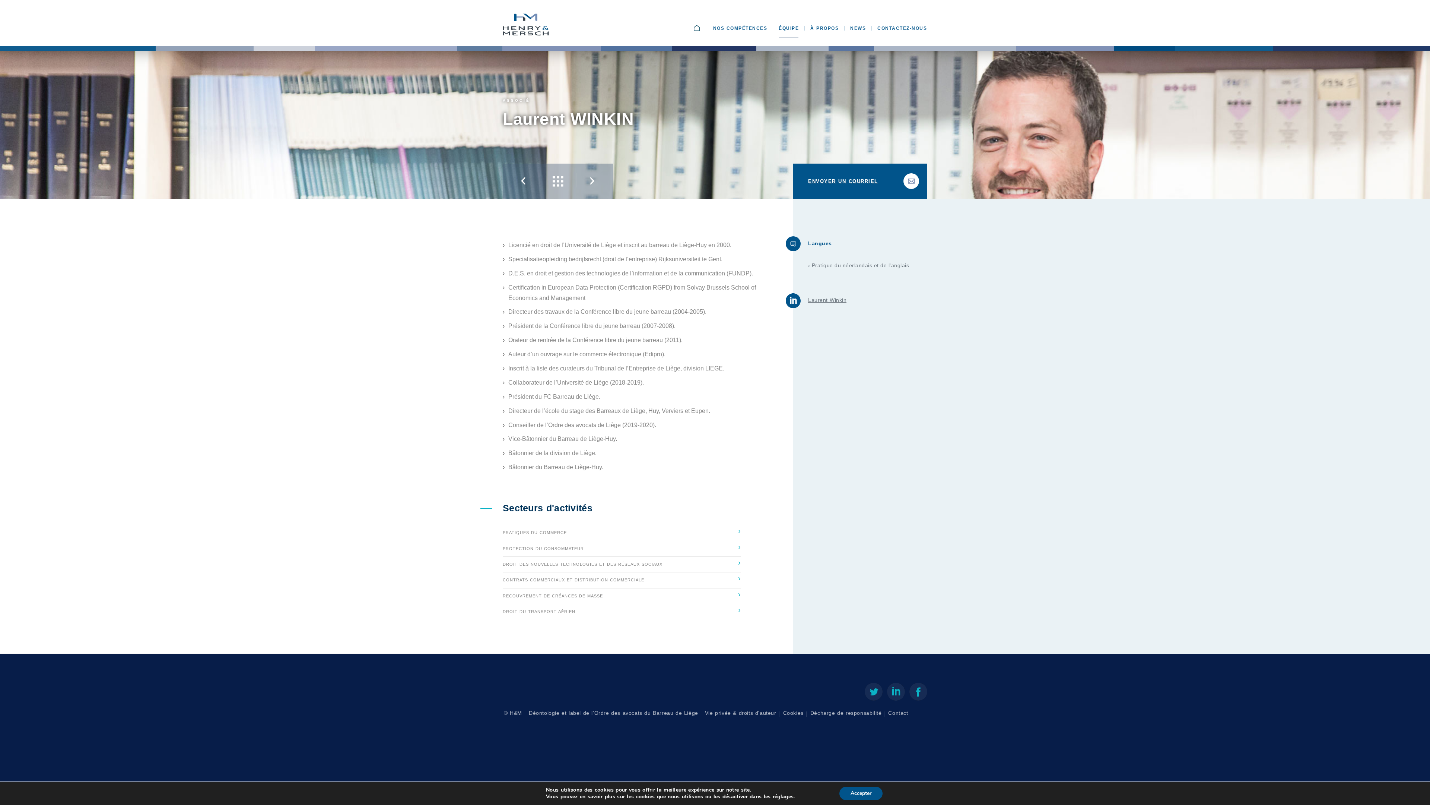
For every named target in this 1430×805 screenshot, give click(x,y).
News (858, 28)
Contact (898, 713)
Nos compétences (740, 28)
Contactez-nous (902, 28)
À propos (824, 28)
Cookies (793, 713)
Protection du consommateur (622, 547)
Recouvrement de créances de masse (622, 594)
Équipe (789, 28)
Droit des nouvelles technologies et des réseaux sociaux (622, 562)
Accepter (861, 793)
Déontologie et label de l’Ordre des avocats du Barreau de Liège (613, 713)
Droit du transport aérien (622, 610)
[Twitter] (874, 693)
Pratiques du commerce (622, 531)
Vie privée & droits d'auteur (740, 713)
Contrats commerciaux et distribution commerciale (622, 578)
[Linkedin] (896, 693)
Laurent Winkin (827, 300)
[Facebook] (918, 693)
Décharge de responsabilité (846, 713)
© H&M (513, 713)
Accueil (704, 28)
